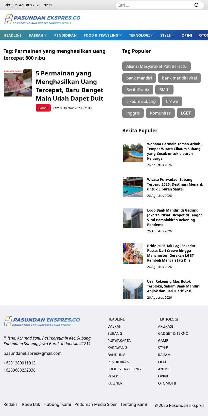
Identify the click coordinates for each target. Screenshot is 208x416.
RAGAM (164, 354)
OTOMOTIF (167, 383)
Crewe (172, 101)
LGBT (186, 113)
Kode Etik (31, 404)
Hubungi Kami (57, 404)
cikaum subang (141, 101)
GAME (43, 107)
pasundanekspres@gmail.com (33, 353)
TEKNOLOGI (139, 35)
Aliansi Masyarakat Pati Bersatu (156, 66)
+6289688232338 (20, 370)
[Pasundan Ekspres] (42, 20)
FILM (162, 361)
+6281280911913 (20, 363)
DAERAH (36, 35)
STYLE (165, 35)
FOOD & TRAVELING (101, 35)
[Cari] (196, 5)
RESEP (113, 376)
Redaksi (11, 404)
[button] (38, 35)
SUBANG (115, 333)
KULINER (115, 383)
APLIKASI (165, 326)
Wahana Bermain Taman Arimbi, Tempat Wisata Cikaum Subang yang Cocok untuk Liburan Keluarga (174, 151)
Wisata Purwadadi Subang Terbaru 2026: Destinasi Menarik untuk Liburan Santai (175, 184)
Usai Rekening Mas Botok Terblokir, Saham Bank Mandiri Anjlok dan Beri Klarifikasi (173, 286)
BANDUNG (116, 354)
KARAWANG (117, 347)
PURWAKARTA (119, 340)
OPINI (187, 35)
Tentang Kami (133, 404)
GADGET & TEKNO (173, 333)
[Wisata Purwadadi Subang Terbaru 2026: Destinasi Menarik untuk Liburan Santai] (133, 187)
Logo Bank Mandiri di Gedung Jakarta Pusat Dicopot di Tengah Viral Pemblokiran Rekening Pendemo (175, 217)
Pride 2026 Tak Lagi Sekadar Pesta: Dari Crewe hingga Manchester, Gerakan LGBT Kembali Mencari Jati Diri (171, 253)
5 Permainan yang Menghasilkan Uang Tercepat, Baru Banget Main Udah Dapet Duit (69, 85)
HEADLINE (13, 35)
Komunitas (160, 113)
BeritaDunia (137, 89)
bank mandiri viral (179, 78)
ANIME (164, 368)
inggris (133, 113)
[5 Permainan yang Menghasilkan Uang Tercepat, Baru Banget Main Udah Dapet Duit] (18, 83)
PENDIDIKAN (65, 35)
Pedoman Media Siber (96, 404)
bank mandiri (139, 78)
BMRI (164, 89)
